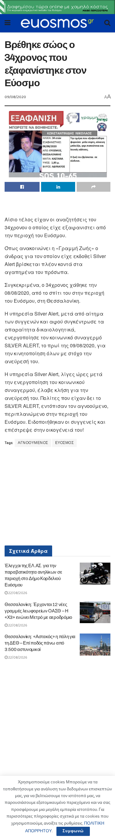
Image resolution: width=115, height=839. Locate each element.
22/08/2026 (17, 593)
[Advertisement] (58, 205)
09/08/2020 (15, 97)
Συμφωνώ (73, 831)
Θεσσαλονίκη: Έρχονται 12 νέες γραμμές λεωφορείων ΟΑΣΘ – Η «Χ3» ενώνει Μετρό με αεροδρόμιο (38, 611)
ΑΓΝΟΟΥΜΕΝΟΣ (33, 443)
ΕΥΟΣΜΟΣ (64, 443)
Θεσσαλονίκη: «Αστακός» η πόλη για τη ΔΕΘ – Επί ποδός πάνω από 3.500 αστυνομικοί (40, 643)
